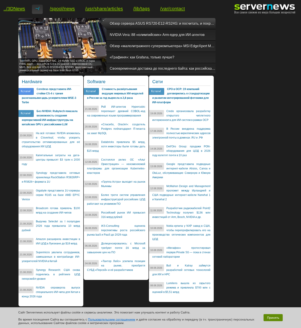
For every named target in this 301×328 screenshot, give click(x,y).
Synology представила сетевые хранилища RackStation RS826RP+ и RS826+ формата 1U (51, 177)
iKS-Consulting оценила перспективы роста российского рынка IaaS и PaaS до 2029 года (116, 230)
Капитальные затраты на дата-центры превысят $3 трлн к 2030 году (51, 160)
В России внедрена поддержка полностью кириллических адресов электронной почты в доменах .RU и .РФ (181, 133)
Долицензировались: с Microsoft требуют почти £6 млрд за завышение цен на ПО (116, 248)
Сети (157, 81)
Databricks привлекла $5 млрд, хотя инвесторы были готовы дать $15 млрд (116, 146)
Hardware (32, 81)
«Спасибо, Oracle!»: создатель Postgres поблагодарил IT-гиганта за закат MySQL (116, 129)
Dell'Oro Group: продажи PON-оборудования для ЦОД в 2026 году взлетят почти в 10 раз (181, 151)
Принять (273, 317)
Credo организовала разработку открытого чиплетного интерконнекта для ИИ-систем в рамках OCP (181, 116)
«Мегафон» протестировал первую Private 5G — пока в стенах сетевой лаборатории (181, 252)
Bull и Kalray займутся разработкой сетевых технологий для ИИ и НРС (181, 270)
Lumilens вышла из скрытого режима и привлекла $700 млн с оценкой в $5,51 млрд (181, 288)
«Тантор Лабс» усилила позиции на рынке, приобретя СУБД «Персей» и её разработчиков (116, 266)
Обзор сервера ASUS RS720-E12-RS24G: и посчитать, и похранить (163, 23)
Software (96, 81)
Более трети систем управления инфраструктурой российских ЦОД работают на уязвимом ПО (116, 199)
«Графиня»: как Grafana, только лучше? (142, 57)
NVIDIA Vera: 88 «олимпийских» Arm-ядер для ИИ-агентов (157, 35)
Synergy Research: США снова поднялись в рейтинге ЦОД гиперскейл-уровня (51, 274)
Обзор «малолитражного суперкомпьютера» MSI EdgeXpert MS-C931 (163, 46)
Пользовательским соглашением (111, 319)
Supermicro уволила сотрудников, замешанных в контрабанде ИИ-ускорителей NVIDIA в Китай (51, 257)
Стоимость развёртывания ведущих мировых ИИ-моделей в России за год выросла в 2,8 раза (115, 93)
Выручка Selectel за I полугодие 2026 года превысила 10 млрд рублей (51, 226)
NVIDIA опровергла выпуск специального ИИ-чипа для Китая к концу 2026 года (51, 292)
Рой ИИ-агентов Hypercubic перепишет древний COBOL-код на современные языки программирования (116, 111)
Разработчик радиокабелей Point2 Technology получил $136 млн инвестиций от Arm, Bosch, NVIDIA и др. (181, 213)
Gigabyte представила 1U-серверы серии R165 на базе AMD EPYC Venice (51, 195)
